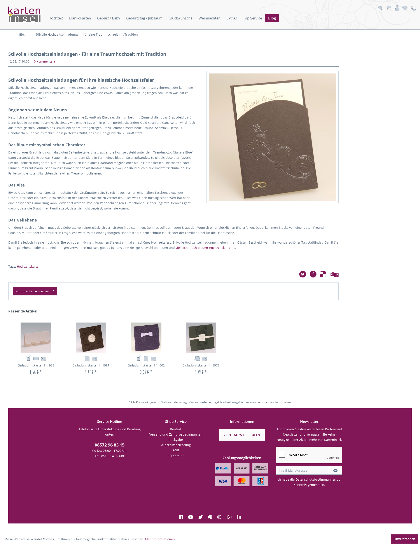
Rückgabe (176, 440)
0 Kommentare (45, 61)
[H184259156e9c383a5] (272, 137)
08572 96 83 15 (109, 445)
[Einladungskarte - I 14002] (146, 338)
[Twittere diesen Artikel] (304, 274)
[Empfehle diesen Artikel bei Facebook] (315, 274)
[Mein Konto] (397, 8)
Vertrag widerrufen (242, 435)
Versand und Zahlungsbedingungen (175, 434)
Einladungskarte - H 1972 (201, 365)
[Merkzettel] (405, 8)
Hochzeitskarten (28, 266)
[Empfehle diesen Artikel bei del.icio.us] (325, 274)
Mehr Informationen (160, 539)
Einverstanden (404, 539)
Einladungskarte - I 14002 (146, 365)
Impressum (176, 455)
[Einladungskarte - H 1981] (91, 338)
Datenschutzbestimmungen (316, 479)
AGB (176, 450)
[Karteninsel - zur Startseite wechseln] (30, 14)
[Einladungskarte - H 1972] (201, 338)
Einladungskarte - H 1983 (36, 365)
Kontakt (175, 429)
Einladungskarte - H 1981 (91, 365)
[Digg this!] (335, 274)
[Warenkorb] (388, 8)
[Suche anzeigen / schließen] (380, 8)
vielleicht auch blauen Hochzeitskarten (204, 248)
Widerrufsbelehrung (176, 445)
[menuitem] (56, 18)
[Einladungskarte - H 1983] (35, 338)
